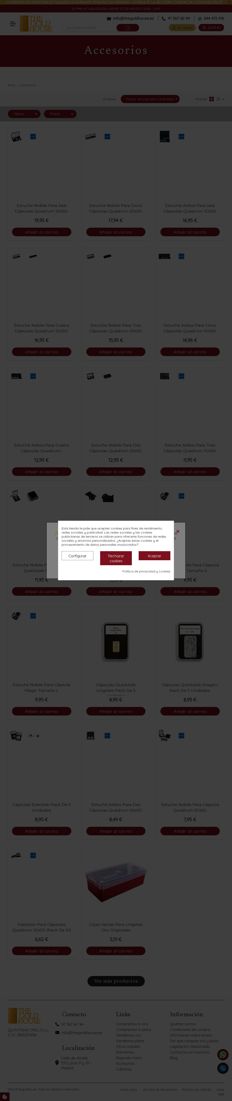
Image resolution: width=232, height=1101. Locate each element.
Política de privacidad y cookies (146, 571)
